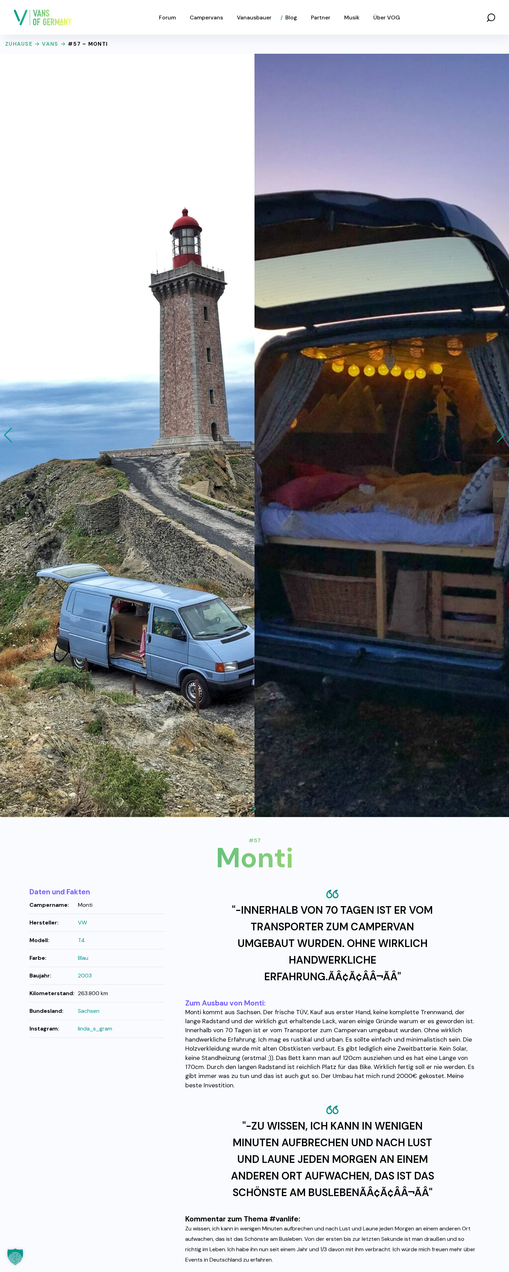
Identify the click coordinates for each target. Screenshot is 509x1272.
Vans (50, 44)
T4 (81, 940)
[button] (491, 17)
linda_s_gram (95, 1028)
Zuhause (19, 44)
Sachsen (88, 1011)
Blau (83, 958)
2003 (85, 975)
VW (82, 922)
